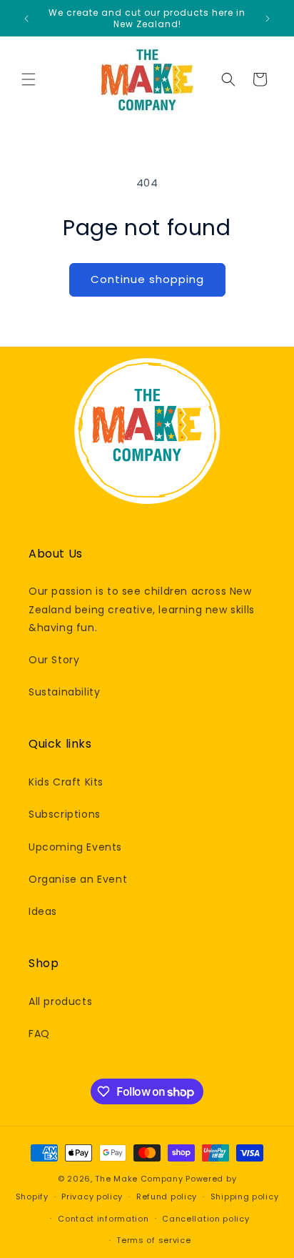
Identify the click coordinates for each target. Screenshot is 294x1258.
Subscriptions (65, 814)
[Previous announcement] (26, 18)
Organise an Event (78, 879)
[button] (28, 79)
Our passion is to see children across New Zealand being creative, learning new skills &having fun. (142, 609)
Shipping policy (245, 1196)
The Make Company (139, 1178)
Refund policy (166, 1196)
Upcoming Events (75, 847)
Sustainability (64, 692)
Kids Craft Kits (66, 782)
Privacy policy (92, 1196)
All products (60, 1001)
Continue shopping (147, 279)
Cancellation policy (205, 1218)
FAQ (39, 1033)
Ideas (43, 911)
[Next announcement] (267, 18)
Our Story (54, 660)
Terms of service (153, 1240)
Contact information (103, 1218)
